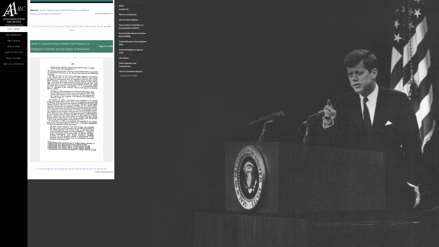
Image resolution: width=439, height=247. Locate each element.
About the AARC (14, 58)
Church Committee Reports (131, 71)
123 (55, 26)
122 (51, 26)
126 (65, 26)
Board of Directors (14, 52)
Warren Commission (128, 14)
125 (62, 26)
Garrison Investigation (128, 20)
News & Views (14, 47)
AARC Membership (14, 35)
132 (86, 26)
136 (101, 26)
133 (90, 26)
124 (58, 26)
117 (33, 26)
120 (44, 26)
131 (83, 26)
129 (76, 26)
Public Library (13, 29)
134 (94, 26)
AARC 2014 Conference (13, 64)
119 (40, 26)
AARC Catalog (14, 41)
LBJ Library (124, 58)
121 (48, 26)
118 (37, 26)
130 (79, 26)
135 (97, 26)
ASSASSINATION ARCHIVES (14, 20)
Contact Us (123, 9)
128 (72, 26)
